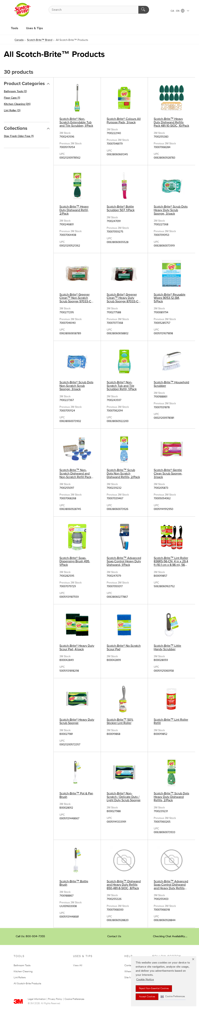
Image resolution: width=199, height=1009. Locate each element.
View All (77, 965)
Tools (14, 28)
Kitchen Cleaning (23, 971)
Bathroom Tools (22, 965)
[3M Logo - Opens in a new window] (22, 10)
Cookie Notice (145, 979)
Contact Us (114, 936)
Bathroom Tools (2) (15, 91)
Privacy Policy (55, 999)
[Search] (143, 10)
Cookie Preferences (74, 999)
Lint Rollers (20, 977)
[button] (173, 996)
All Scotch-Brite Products (27, 983)
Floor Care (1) (12, 98)
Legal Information (37, 999)
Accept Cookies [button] (147, 997)
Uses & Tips (34, 28)
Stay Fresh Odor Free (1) (19, 136)
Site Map (129, 977)
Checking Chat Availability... (170, 936)
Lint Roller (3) (12, 110)
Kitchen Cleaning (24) (17, 104)
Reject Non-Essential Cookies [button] (154, 988)
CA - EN (175, 11)
